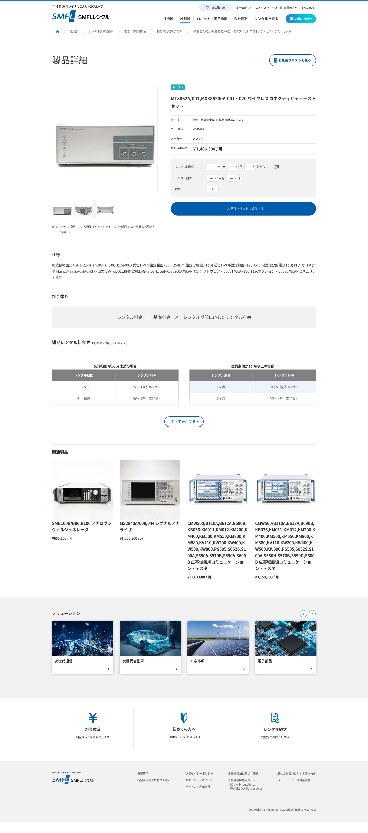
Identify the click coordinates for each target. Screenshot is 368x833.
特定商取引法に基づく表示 (154, 780)
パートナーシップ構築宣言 (293, 780)
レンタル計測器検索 (101, 31)
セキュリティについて (199, 780)
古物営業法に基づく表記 (243, 773)
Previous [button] (302, 612)
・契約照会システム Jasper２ (246, 788)
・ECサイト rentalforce (242, 784)
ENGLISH (308, 7)
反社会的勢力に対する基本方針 (296, 773)
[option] (105, 139)
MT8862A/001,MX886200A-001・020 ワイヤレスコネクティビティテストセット (242, 31)
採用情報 (241, 7)
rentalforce (217, 7)
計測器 (73, 31)
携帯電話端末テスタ (169, 31)
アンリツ (198, 138)
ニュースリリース (266, 7)
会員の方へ (291, 7)
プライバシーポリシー (199, 773)
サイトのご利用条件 (197, 786)
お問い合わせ (303, 18)
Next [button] (311, 612)
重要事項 (142, 773)
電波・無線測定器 (135, 31)
